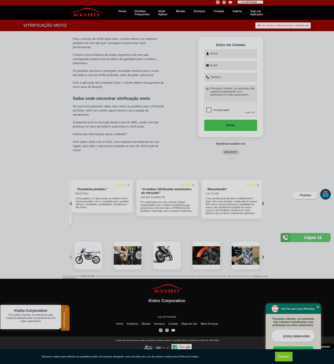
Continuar (284, 356)
